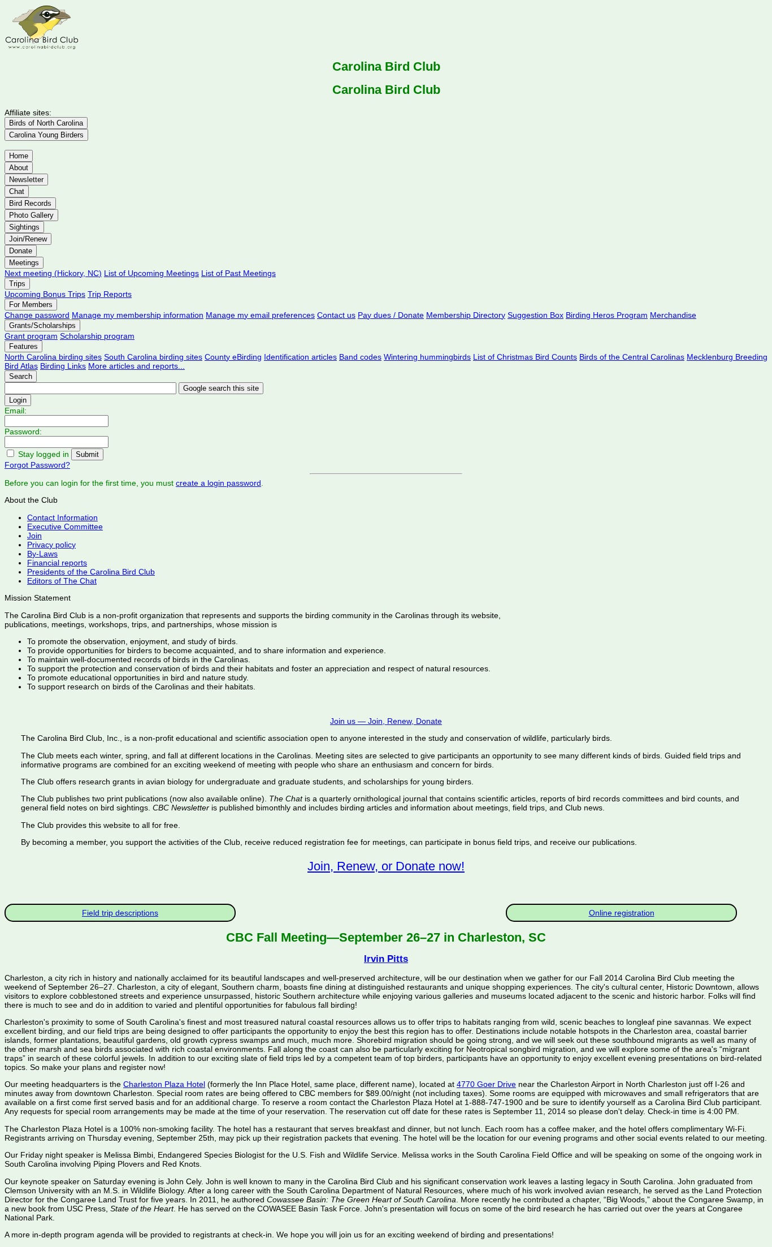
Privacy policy (51, 544)
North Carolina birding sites (53, 356)
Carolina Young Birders (46, 135)
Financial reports (57, 562)
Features (23, 346)
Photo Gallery (31, 215)
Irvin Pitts (386, 958)
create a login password (218, 482)
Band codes (360, 356)
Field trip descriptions (120, 912)
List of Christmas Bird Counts (525, 356)
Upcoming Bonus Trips (45, 294)
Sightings (24, 227)
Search (20, 376)
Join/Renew (28, 239)
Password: (23, 431)
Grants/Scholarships (42, 325)
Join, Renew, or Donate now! (386, 866)
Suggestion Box (535, 315)
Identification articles (300, 356)
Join (34, 535)
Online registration (621, 912)
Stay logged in (43, 454)
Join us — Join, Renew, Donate (386, 721)
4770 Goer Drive (486, 1084)
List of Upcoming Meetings (151, 273)
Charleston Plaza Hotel (164, 1084)
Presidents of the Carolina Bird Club (91, 571)
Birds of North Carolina (46, 123)
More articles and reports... (136, 365)
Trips (17, 283)
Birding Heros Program (607, 315)
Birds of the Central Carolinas (631, 356)
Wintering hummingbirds (427, 356)
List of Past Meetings (238, 273)
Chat (16, 191)
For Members (31, 304)
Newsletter (26, 179)
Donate (20, 251)
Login (18, 400)
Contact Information (62, 517)
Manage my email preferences (260, 315)
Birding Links (63, 365)
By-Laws (42, 553)
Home (18, 156)
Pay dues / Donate (391, 315)
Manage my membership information (137, 315)
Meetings (24, 262)
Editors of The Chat (62, 580)
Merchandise (673, 315)
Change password (37, 315)
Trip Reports (110, 294)
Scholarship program (97, 335)
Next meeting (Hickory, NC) (53, 273)
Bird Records (30, 203)
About (18, 167)
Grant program (31, 335)
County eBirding (233, 356)
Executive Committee (65, 526)
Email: (16, 410)
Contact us (336, 315)
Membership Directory (465, 315)
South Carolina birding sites (153, 356)
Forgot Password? (37, 464)
